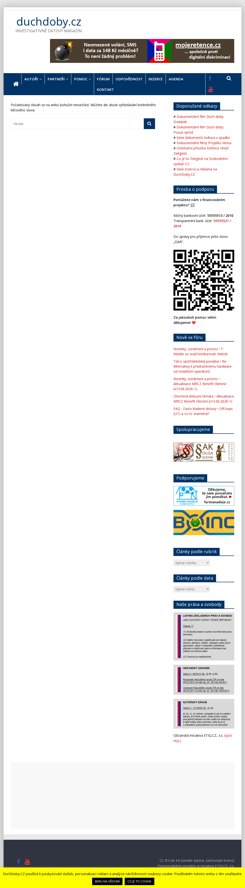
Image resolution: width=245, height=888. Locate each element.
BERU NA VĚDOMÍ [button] (107, 881)
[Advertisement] (122, 795)
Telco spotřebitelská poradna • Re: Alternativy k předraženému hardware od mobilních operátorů (202, 366)
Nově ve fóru (189, 337)
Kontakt (105, 89)
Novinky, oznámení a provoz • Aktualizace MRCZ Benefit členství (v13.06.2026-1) (199, 383)
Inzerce (156, 78)
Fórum (103, 78)
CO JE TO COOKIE (139, 881)
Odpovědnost (129, 78)
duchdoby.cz (48, 21)
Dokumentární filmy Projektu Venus (204, 143)
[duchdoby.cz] (16, 84)
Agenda (176, 78)
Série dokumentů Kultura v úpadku (203, 137)
